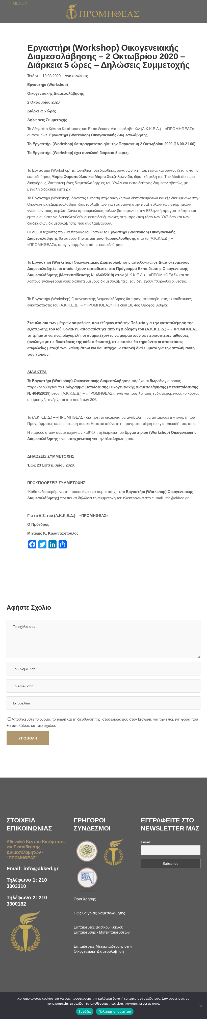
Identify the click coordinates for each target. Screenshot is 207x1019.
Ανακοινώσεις (76, 76)
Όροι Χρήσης (85, 899)
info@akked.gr (41, 868)
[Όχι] (200, 1005)
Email (145, 842)
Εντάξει (85, 1011)
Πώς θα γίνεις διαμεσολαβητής (99, 913)
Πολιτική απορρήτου (114, 1011)
